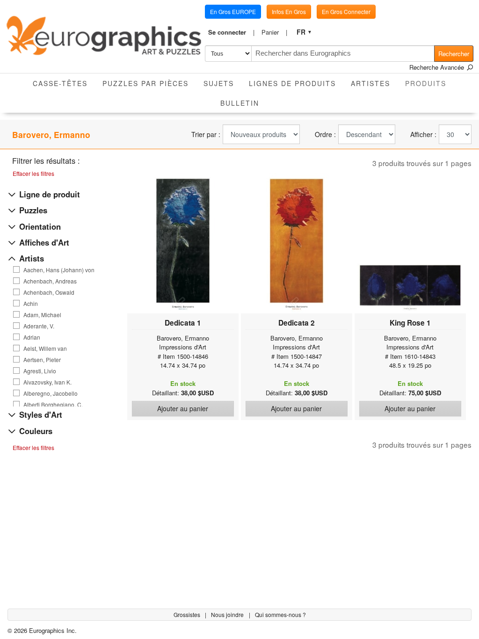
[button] (231, 32)
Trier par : (205, 134)
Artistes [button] (370, 83)
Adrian (31, 337)
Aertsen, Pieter (42, 359)
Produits (429, 83)
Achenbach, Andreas (50, 281)
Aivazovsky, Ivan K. (47, 382)
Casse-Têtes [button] (60, 83)
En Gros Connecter (346, 11)
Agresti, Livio (39, 371)
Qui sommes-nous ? (280, 614)
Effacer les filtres (33, 173)
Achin (30, 303)
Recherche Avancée (437, 67)
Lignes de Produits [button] (292, 83)
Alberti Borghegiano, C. (53, 404)
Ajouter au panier (182, 408)
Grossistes (188, 614)
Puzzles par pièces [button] (145, 83)
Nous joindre (228, 614)
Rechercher (453, 53)
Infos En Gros (289, 11)
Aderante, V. (38, 326)
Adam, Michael (42, 315)
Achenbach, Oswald (48, 292)
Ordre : (325, 134)
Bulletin (239, 103)
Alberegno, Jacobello (50, 393)
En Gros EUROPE (233, 11)
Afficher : (423, 134)
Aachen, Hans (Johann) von (58, 270)
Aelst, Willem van (45, 348)
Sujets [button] (218, 83)
